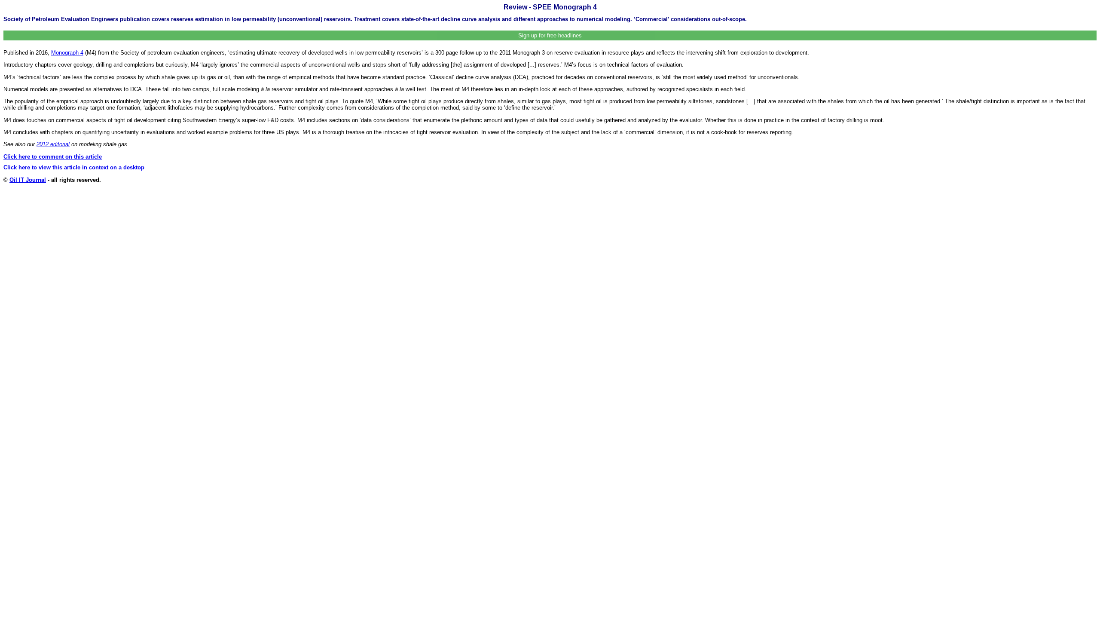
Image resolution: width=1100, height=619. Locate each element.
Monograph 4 (67, 52)
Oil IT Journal (27, 180)
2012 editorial (53, 144)
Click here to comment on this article (52, 156)
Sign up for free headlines (550, 35)
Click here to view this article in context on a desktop (73, 167)
